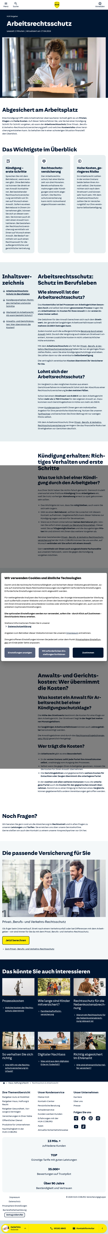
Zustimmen (88, 652)
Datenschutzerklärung (19, 626)
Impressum (72, 633)
